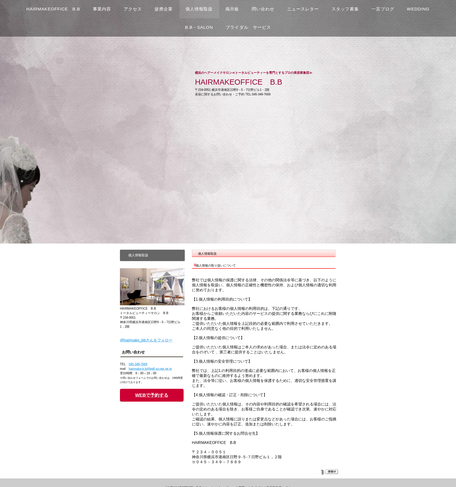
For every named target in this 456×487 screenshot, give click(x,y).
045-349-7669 (138, 364)
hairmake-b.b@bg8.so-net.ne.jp (150, 368)
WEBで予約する (151, 395)
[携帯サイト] (329, 472)
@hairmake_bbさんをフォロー (146, 340)
